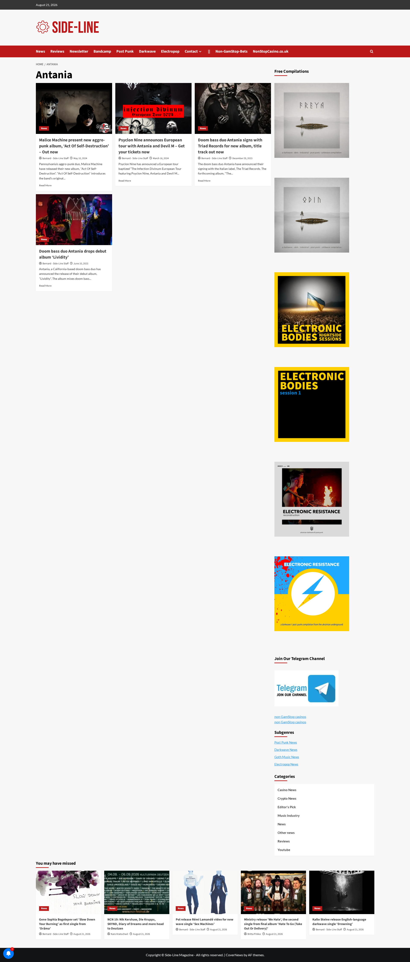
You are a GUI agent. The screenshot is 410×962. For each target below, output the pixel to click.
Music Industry (289, 815)
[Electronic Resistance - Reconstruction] (311, 499)
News (40, 51)
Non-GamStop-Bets (231, 51)
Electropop (170, 51)
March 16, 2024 (161, 158)
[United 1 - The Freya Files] (311, 120)
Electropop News (286, 764)
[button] (371, 51)
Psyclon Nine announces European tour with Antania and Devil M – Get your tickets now (152, 146)
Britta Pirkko (254, 934)
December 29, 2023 (242, 158)
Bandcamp (102, 51)
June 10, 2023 (80, 263)
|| (209, 51)
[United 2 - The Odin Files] (311, 215)
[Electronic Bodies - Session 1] (311, 404)
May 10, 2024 (80, 158)
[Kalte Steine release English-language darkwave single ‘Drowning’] (341, 892)
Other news (286, 833)
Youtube (284, 850)
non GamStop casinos (290, 717)
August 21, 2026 (81, 934)
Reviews (57, 51)
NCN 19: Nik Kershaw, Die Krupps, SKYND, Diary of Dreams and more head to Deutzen (135, 924)
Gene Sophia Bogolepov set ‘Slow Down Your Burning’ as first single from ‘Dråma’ (67, 924)
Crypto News (287, 798)
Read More (45, 185)
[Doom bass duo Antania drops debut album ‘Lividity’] (74, 219)
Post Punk (125, 51)
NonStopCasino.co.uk (270, 51)
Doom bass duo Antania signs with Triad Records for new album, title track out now (230, 146)
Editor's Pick (287, 807)
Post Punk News (285, 742)
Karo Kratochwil (119, 934)
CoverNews (234, 955)
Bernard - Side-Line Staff (55, 158)
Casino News (287, 790)
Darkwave (147, 51)
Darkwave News (285, 750)
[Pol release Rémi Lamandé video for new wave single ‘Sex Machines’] (205, 892)
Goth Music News (286, 757)
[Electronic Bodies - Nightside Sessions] (311, 309)
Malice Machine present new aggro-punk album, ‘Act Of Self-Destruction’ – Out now (74, 146)
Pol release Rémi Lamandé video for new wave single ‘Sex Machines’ (204, 921)
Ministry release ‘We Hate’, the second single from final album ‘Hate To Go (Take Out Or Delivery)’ (273, 924)
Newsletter (79, 51)
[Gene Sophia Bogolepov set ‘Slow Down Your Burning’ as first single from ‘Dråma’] (68, 892)
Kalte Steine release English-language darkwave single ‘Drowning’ (339, 921)
